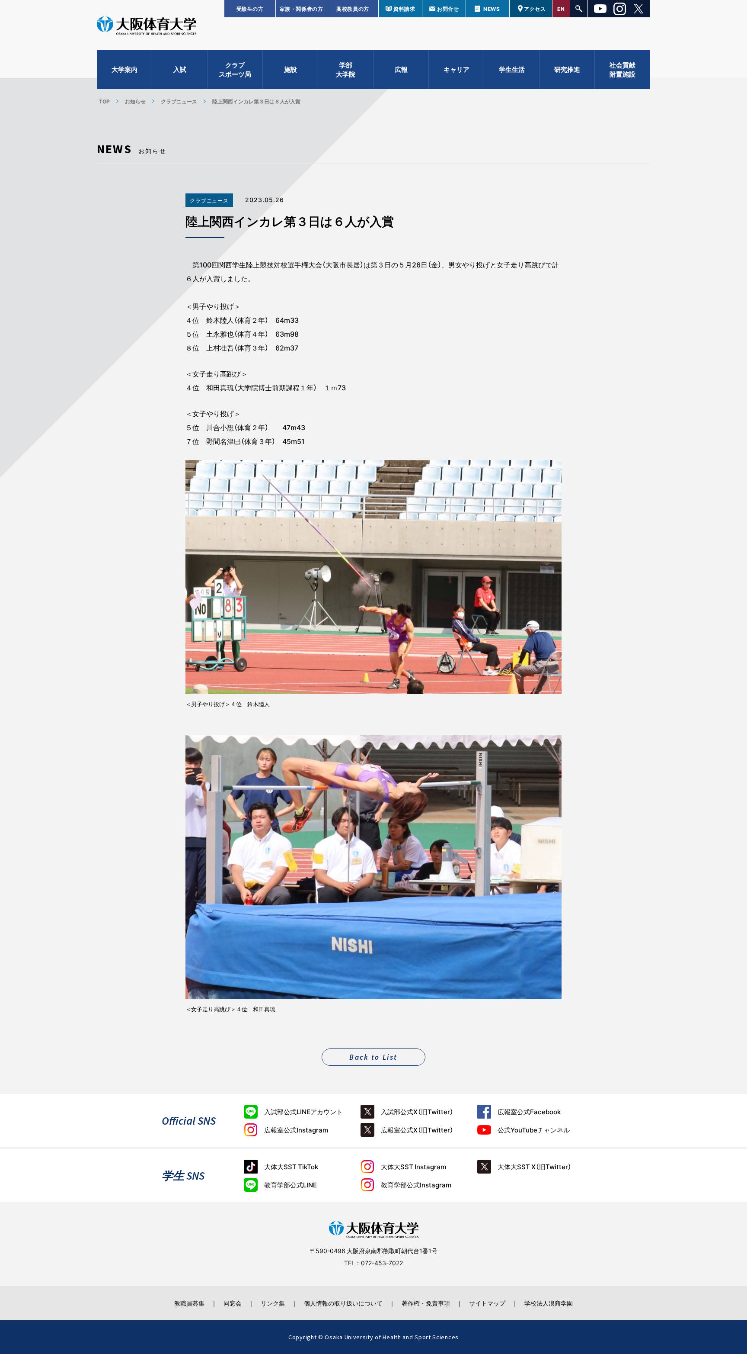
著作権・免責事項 (426, 1303)
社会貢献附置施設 (622, 69)
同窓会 (232, 1303)
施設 (290, 69)
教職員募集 (189, 1303)
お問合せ (448, 9)
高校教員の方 (352, 9)
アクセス (535, 9)
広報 (401, 69)
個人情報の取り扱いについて (343, 1303)
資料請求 (404, 9)
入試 (179, 69)
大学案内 (124, 69)
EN (561, 9)
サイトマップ (487, 1303)
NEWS (491, 9)
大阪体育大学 (146, 26)
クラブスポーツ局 (235, 69)
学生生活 (512, 69)
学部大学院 (345, 69)
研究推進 (567, 69)
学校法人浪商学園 (548, 1303)
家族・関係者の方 (301, 9)
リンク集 (273, 1303)
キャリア (456, 69)
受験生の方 (250, 9)
